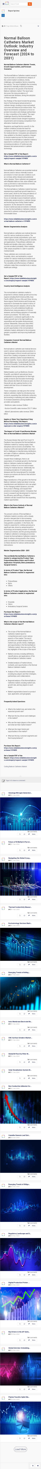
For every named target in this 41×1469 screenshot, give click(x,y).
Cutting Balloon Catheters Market (15, 767)
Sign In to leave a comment (15, 780)
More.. (34, 834)
